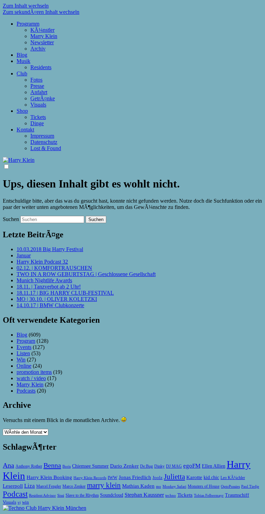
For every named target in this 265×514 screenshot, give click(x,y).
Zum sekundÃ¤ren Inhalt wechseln (41, 12)
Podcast (15, 493)
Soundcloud (111, 495)
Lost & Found (45, 148)
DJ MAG (174, 466)
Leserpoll (13, 486)
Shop (22, 111)
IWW (112, 477)
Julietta (174, 476)
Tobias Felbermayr (209, 495)
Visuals (38, 105)
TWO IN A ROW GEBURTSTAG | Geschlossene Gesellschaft (86, 274)
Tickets (38, 117)
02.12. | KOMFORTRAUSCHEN (54, 268)
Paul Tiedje (250, 486)
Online (24, 366)
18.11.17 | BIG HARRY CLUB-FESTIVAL (65, 293)
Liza (29, 486)
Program (26, 341)
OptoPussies (230, 486)
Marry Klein (43, 36)
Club (22, 73)
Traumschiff (237, 495)
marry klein (104, 485)
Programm (28, 24)
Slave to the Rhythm (82, 495)
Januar (24, 255)
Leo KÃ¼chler (232, 477)
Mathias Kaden (138, 486)
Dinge (37, 123)
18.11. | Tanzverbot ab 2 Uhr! (49, 287)
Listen (23, 353)
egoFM (191, 465)
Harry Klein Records (89, 478)
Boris (66, 466)
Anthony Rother (29, 466)
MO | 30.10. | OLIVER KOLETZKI (57, 299)
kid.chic (211, 477)
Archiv (38, 49)
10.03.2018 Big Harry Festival (50, 249)
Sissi (60, 495)
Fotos (36, 80)
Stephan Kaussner (144, 495)
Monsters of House (203, 486)
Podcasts (26, 391)
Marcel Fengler (48, 486)
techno (170, 495)
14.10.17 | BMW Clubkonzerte (50, 305)
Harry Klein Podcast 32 (42, 262)
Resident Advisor (42, 495)
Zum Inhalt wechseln (26, 6)
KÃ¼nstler (42, 30)
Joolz (158, 477)
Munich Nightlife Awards (44, 280)
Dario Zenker (124, 466)
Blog (22, 55)
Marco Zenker (74, 486)
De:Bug (146, 466)
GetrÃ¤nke (42, 98)
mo (158, 486)
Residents (40, 67)
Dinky (159, 466)
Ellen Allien (213, 466)
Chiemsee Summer (90, 466)
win (25, 502)
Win (21, 359)
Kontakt (25, 129)
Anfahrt (38, 92)
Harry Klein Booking (49, 477)
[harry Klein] (19, 160)
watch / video (31, 378)
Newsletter (42, 42)
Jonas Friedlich (135, 477)
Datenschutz (43, 142)
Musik (23, 61)
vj (19, 502)
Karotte (194, 477)
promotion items (34, 372)
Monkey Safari (174, 486)
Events (24, 347)
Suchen (11, 219)
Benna (52, 465)
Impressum (42, 136)
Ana (8, 465)
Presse (37, 86)
